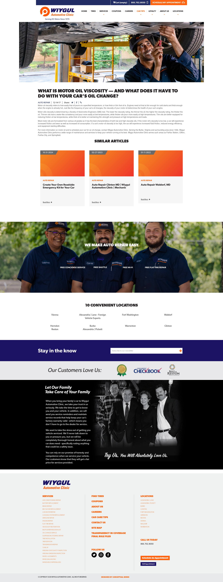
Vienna (143, 521)
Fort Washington (147, 512)
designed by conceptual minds (115, 577)
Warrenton (145, 527)
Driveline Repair (48, 518)
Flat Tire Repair (47, 524)
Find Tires (97, 496)
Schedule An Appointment (155, 558)
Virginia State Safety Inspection (54, 550)
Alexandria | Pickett (148, 503)
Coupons (116, 11)
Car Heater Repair (48, 512)
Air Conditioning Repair (51, 500)
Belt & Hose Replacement (51, 509)
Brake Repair (46, 506)
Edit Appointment (148, 564)
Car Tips (141, 11)
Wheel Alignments (49, 556)
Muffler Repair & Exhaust (51, 530)
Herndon (144, 515)
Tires (93, 11)
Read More (46, 202)
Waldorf (144, 524)
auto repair (44, 102)
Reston (143, 518)
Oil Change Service (49, 533)
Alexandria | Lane (147, 500)
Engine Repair (47, 521)
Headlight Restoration (51, 527)
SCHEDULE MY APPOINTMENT (166, 2)
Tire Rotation (47, 541)
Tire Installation (48, 538)
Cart (121, 2)
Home (84, 11)
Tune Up (45, 547)
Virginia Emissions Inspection (53, 553)
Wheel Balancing (49, 559)
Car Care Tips (99, 517)
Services (103, 11)
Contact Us (98, 522)
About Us (164, 11)
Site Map (96, 527)
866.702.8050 (138, 2)
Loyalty (152, 11)
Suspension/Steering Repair (52, 536)
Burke (143, 506)
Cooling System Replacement (53, 515)
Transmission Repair (50, 544)
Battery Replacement (50, 503)
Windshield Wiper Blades (51, 562)
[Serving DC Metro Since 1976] (57, 10)
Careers (129, 11)
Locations (178, 11)
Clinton (144, 509)
